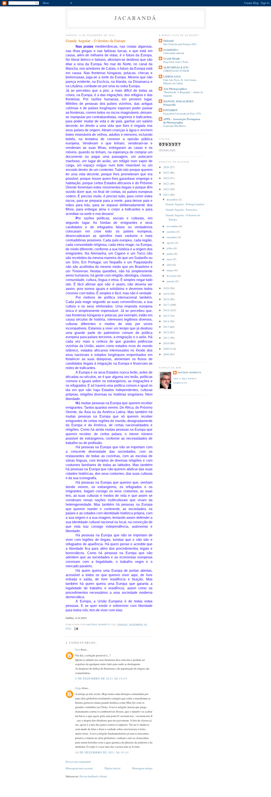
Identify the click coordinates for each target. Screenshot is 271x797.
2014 (166, 321)
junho (170, 254)
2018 (166, 299)
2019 (166, 294)
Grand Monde (171, 58)
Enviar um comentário (78, 762)
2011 (166, 338)
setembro (172, 237)
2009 (166, 349)
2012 (166, 332)
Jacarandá (136, 17)
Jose (77, 649)
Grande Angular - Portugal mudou (185, 204)
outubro (171, 232)
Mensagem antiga (142, 768)
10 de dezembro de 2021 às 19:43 (102, 752)
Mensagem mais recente (79, 768)
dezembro (172, 199)
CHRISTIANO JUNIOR (176, 70)
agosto (171, 243)
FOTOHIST (170, 110)
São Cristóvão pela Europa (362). (180, 44)
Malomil (168, 41)
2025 (166, 172)
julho (170, 248)
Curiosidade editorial (173, 53)
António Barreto (189, 372)
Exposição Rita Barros (174, 125)
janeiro (171, 281)
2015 (166, 316)
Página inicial (112, 768)
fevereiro (172, 276)
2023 (166, 183)
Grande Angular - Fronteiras (181, 210)
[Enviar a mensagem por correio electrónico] (76, 628)
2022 (166, 189)
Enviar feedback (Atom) (93, 776)
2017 (166, 305)
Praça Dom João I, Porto (175, 62)
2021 (166, 194)
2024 (166, 178)
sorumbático (170, 49)
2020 (166, 288)
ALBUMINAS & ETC (176, 67)
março (170, 270)
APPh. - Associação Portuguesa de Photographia (181, 120)
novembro (173, 226)
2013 (166, 327)
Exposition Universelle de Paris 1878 (182, 113)
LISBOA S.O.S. (172, 76)
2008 (166, 354)
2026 (166, 167)
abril (170, 265)
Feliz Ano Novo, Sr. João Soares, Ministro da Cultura (180, 81)
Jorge (78, 688)
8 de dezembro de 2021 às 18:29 (101, 678)
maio (170, 259)
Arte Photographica (175, 89)
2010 (166, 343)
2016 (166, 310)
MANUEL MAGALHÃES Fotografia (178, 103)
